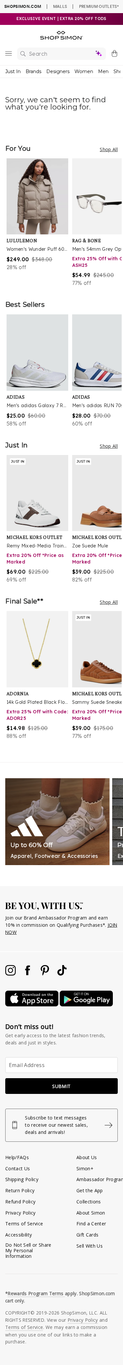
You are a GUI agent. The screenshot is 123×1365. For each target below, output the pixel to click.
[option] (39, 222)
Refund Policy (20, 1201)
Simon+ (84, 1168)
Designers (58, 71)
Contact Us (17, 1168)
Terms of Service (24, 1223)
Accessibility (18, 1235)
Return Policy (19, 1190)
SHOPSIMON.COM (22, 6)
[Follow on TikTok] (62, 974)
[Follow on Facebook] (28, 974)
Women (83, 71)
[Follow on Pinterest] (45, 974)
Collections (88, 1201)
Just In (13, 71)
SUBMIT (61, 1086)
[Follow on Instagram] (11, 974)
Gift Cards (87, 1235)
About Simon (90, 1213)
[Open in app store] (32, 1004)
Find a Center (91, 1223)
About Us (86, 1157)
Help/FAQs (17, 1157)
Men (103, 71)
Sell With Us (89, 1246)
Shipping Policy (21, 1179)
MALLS (60, 6)
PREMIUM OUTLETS (99, 6)
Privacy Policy (20, 1213)
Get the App (89, 1190)
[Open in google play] (86, 1004)
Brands (33, 71)
